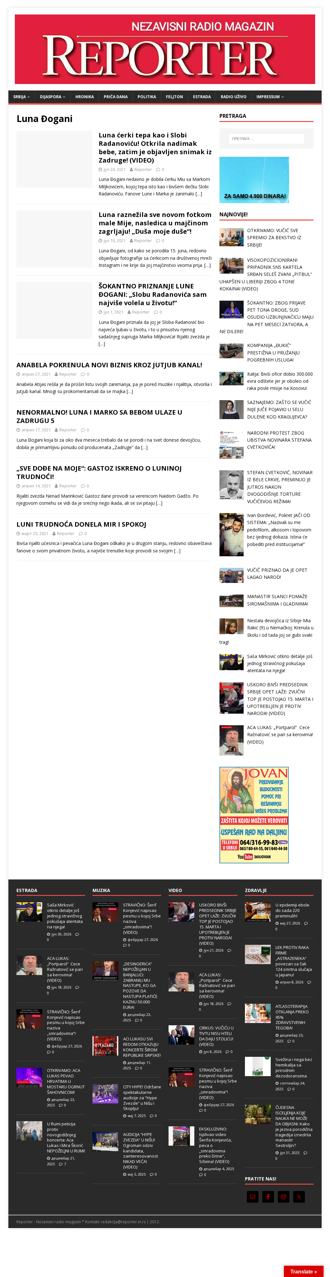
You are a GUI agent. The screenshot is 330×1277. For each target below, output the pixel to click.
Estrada (202, 96)
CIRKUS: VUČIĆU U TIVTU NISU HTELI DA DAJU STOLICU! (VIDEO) (216, 1036)
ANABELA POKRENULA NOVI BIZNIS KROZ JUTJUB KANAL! (109, 365)
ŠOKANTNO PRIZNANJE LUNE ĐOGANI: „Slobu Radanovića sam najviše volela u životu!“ (153, 294)
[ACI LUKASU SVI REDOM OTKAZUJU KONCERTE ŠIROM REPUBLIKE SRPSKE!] (105, 1052)
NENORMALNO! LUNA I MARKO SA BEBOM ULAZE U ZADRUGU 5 (99, 416)
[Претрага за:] (266, 138)
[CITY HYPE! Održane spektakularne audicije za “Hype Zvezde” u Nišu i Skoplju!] (105, 1100)
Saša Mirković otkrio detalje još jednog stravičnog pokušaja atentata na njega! (65, 916)
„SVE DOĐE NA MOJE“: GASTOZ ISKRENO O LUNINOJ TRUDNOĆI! (99, 472)
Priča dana (116, 96)
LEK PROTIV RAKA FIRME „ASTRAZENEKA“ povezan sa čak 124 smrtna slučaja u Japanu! (294, 960)
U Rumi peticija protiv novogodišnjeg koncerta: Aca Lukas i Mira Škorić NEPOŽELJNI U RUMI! (66, 1137)
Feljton (174, 96)
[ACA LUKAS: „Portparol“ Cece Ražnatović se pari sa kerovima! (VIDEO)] (29, 971)
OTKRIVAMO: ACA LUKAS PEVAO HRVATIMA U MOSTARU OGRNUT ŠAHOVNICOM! (66, 1081)
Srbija (19, 96)
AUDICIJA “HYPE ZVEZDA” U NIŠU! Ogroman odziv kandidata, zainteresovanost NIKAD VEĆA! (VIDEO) (140, 1150)
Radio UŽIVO (234, 96)
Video (175, 890)
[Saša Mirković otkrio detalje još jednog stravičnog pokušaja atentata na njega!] (29, 918)
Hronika (84, 96)
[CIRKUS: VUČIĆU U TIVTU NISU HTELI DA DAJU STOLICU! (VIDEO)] (181, 1041)
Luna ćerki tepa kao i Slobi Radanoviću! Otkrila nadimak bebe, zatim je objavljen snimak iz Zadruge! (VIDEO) (155, 147)
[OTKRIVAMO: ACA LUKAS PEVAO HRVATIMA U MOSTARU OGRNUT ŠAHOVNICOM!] (29, 1083)
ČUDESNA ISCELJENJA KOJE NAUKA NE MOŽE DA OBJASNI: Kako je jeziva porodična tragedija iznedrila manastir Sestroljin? (294, 1126)
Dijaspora (50, 96)
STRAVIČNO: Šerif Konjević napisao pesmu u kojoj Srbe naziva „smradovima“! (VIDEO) (66, 1025)
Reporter (143, 169)
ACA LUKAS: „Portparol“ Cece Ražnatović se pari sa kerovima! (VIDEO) (65, 969)
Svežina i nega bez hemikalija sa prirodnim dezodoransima (294, 1067)
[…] (199, 194)
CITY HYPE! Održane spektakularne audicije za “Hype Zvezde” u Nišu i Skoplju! (142, 1098)
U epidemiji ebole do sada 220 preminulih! (292, 910)
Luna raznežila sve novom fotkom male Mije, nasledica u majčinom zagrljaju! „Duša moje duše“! (155, 223)
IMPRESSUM (268, 96)
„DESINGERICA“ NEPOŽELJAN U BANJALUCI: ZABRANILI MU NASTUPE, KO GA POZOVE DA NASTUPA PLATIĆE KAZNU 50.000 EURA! (140, 985)
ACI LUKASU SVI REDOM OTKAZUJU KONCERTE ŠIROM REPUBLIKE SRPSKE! (142, 1047)
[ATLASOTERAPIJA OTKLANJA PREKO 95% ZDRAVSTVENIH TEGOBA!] (258, 1019)
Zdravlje (256, 890)
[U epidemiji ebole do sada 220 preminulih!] (258, 918)
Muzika (101, 890)
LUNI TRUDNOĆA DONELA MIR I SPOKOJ (81, 524)
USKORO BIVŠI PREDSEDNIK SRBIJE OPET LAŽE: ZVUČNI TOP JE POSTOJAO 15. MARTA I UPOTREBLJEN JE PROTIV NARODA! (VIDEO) (218, 924)
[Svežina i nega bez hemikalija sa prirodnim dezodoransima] (258, 1073)
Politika (147, 96)
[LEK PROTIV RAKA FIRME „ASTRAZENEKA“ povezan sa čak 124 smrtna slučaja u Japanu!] (258, 960)
